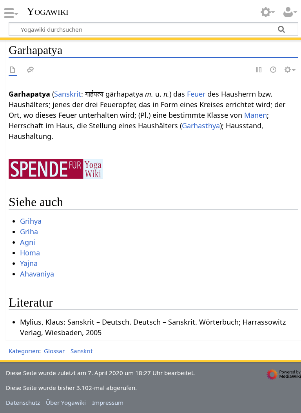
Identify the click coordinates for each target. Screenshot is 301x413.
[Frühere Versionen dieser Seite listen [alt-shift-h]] (273, 70)
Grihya (31, 221)
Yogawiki (48, 11)
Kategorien (24, 351)
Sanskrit (67, 94)
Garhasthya (201, 125)
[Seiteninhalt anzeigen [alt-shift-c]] (13, 70)
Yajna (29, 263)
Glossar (54, 351)
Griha (29, 231)
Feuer (196, 94)
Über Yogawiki (66, 402)
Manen (255, 115)
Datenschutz (23, 402)
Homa (30, 252)
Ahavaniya (37, 273)
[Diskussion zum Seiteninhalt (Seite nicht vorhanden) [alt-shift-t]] (30, 70)
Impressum (107, 402)
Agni (27, 242)
